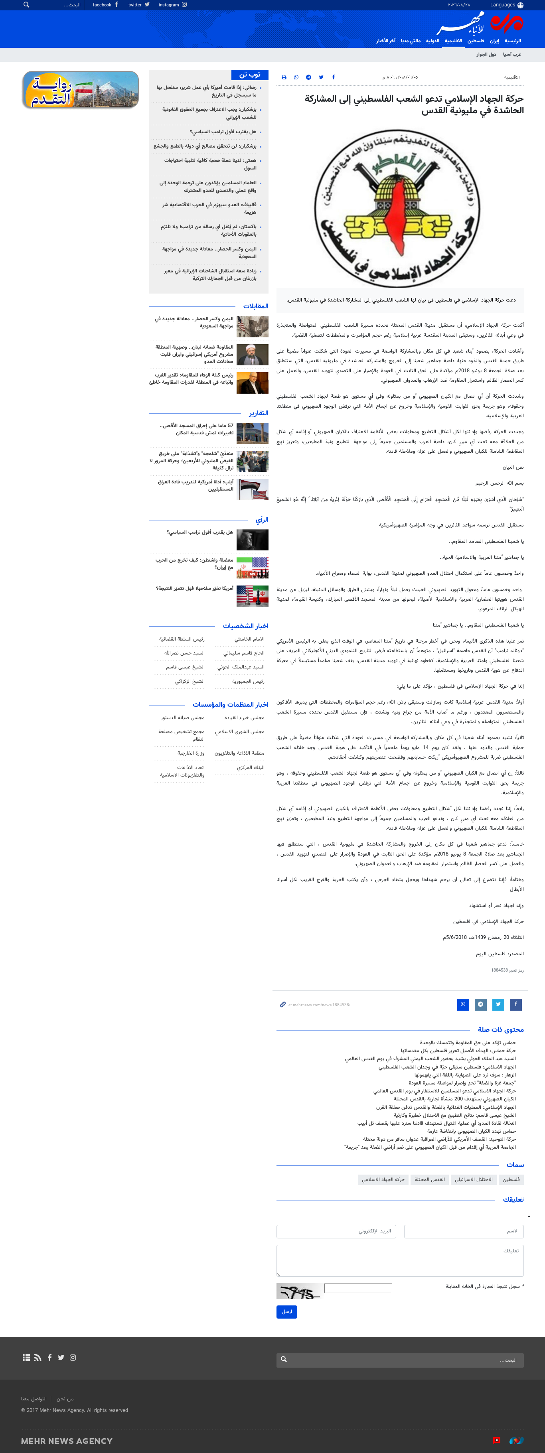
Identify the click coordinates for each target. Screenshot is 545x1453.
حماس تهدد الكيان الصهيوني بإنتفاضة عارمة (471, 1132)
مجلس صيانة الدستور (183, 718)
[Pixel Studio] (492, 1440)
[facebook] (49, 1358)
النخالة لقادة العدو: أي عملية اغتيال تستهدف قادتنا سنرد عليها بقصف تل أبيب (436, 1124)
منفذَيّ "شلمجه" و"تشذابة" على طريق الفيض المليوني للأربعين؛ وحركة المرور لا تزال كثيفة (191, 461)
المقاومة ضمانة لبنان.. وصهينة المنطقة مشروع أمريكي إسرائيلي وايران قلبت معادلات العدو (194, 354)
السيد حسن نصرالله (184, 653)
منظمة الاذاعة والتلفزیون (240, 753)
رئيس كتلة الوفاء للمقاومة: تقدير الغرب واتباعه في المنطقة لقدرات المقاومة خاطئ (191, 378)
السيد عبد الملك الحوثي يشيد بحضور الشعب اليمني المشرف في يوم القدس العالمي (430, 1059)
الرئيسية (513, 41)
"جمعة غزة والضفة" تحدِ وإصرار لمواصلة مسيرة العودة (462, 1083)
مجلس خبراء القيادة (245, 718)
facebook (103, 5)
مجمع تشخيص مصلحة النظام (181, 735)
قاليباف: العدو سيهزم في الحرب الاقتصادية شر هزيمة (209, 209)
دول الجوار (486, 55)
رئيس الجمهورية (248, 682)
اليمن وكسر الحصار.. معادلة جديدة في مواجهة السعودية (209, 253)
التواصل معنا (34, 1399)
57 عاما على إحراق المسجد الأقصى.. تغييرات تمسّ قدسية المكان (196, 429)
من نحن (65, 1399)
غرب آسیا (512, 55)
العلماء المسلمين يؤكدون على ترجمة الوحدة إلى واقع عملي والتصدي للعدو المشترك (208, 187)
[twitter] (61, 1358)
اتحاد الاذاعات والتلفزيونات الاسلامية (182, 771)
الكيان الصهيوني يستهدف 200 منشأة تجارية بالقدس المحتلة (455, 1099)
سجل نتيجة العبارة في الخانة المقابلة (485, 1287)
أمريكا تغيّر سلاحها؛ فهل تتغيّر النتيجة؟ (194, 589)
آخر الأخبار (385, 41)
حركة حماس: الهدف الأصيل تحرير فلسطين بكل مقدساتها (458, 1051)
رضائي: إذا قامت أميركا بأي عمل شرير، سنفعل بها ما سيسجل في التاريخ (207, 91)
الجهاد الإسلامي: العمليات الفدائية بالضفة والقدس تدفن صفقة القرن (446, 1108)
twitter (135, 5)
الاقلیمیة (453, 41)
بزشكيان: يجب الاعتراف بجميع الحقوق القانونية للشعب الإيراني (209, 113)
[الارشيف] (26, 1358)
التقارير (259, 413)
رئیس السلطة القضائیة (182, 639)
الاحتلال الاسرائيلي (474, 1180)
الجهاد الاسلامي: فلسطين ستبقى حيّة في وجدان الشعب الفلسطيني (447, 1067)
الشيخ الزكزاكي (190, 682)
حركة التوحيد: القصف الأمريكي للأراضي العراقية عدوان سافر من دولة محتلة (439, 1139)
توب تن (250, 75)
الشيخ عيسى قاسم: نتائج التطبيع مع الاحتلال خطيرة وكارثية (455, 1116)
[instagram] (73, 1358)
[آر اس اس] (38, 1358)
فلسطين (511, 1180)
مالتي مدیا (411, 41)
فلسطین (476, 41)
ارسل (287, 1312)
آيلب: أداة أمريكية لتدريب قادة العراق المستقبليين (195, 485)
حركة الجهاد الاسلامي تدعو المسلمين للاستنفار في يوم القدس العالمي (444, 1091)
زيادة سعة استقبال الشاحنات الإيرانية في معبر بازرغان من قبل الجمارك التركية (210, 275)
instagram (169, 5)
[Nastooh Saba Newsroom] (513, 1440)
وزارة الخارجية (191, 753)
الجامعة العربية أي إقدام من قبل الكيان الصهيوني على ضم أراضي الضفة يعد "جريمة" (430, 1147)
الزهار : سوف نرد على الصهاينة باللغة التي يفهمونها (465, 1075)
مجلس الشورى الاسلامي (240, 732)
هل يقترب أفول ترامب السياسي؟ (223, 132)
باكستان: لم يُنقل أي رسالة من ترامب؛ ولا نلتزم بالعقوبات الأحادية (209, 231)
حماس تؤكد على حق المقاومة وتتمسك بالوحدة (468, 1043)
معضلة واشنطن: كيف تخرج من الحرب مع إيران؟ (194, 564)
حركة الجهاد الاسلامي (383, 1180)
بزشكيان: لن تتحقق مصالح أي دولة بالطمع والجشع (205, 146)
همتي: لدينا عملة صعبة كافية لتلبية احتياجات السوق (210, 164)
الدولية (432, 41)
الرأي (262, 520)
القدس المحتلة (430, 1180)
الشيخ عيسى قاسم (185, 667)
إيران (494, 41)
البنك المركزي (251, 768)
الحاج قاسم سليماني (244, 653)
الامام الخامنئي (250, 639)
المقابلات (256, 307)
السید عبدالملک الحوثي (241, 667)
